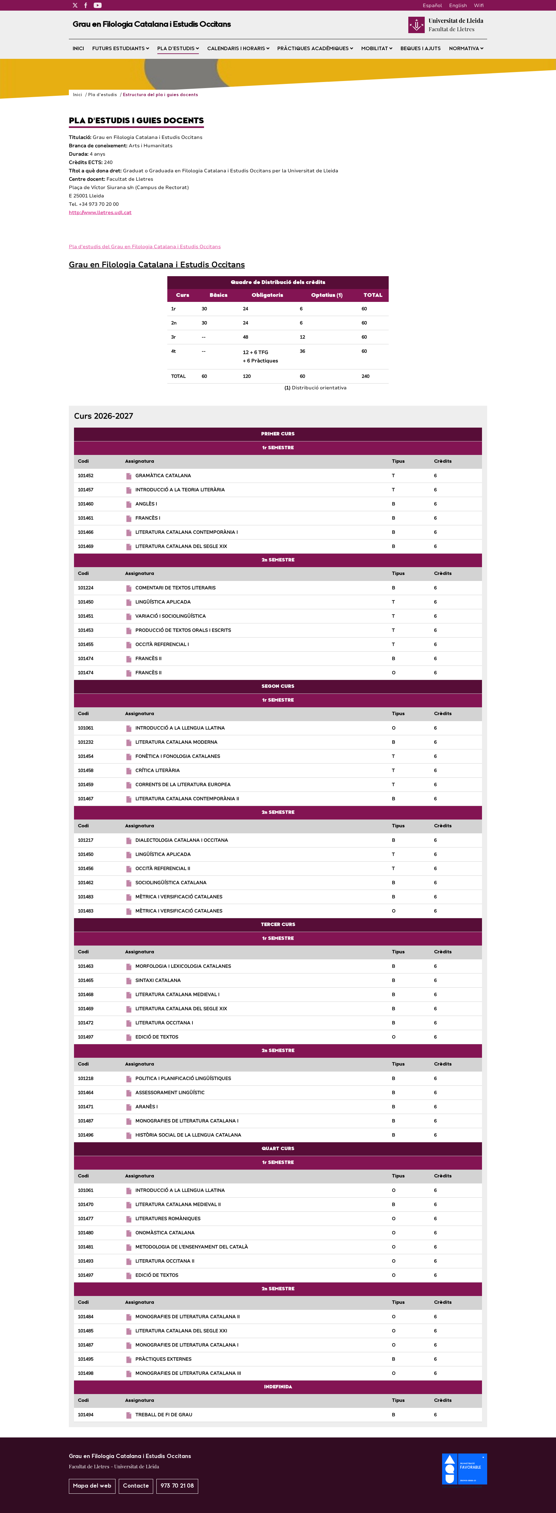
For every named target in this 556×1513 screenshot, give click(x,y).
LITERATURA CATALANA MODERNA (176, 742)
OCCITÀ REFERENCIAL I (162, 644)
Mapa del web (92, 1486)
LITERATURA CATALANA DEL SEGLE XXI (181, 1331)
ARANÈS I (146, 1107)
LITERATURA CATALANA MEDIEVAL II (178, 1204)
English (458, 5)
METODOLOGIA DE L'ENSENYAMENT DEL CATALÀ (191, 1247)
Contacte (136, 1486)
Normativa (464, 49)
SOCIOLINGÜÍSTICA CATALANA (171, 883)
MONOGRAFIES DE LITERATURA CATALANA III (188, 1373)
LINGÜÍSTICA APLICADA (163, 602)
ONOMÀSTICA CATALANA (165, 1233)
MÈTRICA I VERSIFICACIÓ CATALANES (178, 897)
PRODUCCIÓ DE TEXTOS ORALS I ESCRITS (183, 630)
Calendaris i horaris (236, 49)
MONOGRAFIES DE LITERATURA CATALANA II (187, 1317)
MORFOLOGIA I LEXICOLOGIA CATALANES (183, 966)
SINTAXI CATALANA (158, 980)
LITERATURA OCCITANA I (164, 1023)
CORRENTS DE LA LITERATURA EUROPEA (183, 785)
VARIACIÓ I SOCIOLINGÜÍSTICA (170, 616)
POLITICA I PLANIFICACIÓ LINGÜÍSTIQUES (183, 1078)
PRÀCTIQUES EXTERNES (163, 1359)
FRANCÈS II (148, 659)
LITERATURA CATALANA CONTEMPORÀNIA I (186, 532)
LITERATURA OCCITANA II (164, 1261)
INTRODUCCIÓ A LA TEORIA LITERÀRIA (180, 490)
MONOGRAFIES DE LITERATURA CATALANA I (186, 1121)
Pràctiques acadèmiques (313, 49)
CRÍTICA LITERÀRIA (157, 770)
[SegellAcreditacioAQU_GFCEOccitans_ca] (464, 1486)
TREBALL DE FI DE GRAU (163, 1415)
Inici (78, 49)
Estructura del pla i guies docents (160, 95)
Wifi (479, 5)
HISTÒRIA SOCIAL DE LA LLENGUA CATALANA (188, 1135)
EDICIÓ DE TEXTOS (156, 1037)
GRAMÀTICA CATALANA (163, 476)
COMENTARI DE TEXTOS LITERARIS (175, 588)
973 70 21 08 (177, 1486)
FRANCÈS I (147, 518)
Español (432, 5)
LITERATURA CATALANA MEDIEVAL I (177, 995)
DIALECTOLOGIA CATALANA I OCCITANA (181, 840)
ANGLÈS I (146, 504)
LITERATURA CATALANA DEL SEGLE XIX (181, 546)
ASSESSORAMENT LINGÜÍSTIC (170, 1093)
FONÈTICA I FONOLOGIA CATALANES (177, 756)
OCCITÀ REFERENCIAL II (162, 868)
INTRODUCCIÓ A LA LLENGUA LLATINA (180, 728)
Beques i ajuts (421, 49)
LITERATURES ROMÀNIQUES (167, 1219)
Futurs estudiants (119, 49)
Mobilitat (375, 49)
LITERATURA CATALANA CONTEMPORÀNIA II (187, 799)
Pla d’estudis (176, 49)
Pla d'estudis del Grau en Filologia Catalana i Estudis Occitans (145, 246)
